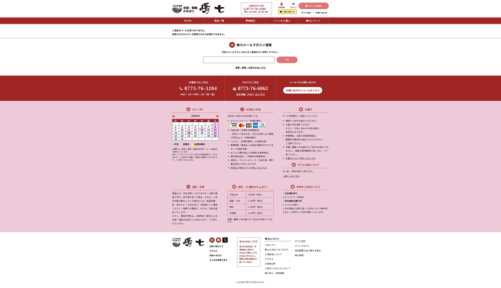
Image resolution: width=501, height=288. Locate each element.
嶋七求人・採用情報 (274, 273)
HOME (188, 20)
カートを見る (315, 5)
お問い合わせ (321, 12)
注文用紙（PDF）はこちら (250, 94)
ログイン (293, 7)
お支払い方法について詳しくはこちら (249, 167)
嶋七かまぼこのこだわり (277, 249)
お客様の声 (270, 263)
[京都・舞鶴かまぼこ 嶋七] (198, 13)
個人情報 (299, 255)
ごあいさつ (270, 244)
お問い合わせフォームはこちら (303, 90)
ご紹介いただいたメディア (278, 268)
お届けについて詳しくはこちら (301, 158)
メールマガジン (302, 245)
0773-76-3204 (256, 8)
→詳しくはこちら (291, 176)
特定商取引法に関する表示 (308, 250)
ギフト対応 (306, 12)
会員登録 (281, 7)
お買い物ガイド (289, 12)
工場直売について (273, 254)
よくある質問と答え (218, 259)
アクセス (213, 250)
